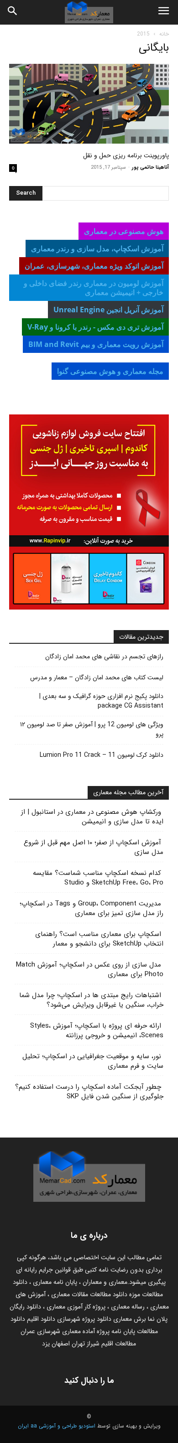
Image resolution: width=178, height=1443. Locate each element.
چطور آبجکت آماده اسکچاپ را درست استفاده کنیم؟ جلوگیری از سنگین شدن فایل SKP (89, 1091)
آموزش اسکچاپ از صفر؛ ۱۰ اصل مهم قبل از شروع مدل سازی (93, 847)
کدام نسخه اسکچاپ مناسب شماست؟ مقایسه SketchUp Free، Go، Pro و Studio (98, 878)
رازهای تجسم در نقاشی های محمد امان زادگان (104, 657)
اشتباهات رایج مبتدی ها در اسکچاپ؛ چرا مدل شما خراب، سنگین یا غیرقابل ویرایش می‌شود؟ (91, 1000)
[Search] (13, 12)
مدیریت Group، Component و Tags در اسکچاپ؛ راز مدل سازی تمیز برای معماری (91, 908)
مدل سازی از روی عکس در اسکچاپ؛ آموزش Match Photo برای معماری (89, 969)
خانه (164, 34)
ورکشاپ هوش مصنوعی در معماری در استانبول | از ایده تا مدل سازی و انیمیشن (92, 817)
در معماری (97, 248)
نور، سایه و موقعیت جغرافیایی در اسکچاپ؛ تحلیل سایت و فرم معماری (92, 1061)
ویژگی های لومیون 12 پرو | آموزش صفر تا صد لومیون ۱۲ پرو (91, 729)
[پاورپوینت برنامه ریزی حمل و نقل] (89, 104)
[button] (163, 12)
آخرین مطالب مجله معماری (128, 792)
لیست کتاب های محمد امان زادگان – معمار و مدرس (96, 678)
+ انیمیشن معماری (93, 287)
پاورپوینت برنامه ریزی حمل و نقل (126, 155)
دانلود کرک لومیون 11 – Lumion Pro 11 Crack (101, 755)
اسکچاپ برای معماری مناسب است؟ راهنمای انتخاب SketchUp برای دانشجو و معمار (99, 939)
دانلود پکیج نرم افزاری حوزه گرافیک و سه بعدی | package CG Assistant (101, 701)
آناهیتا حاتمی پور (150, 167)
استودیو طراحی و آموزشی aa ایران (56, 1426)
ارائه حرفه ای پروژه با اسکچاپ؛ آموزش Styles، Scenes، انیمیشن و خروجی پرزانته (96, 1030)
